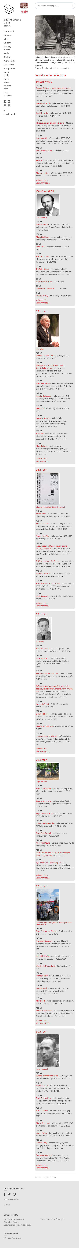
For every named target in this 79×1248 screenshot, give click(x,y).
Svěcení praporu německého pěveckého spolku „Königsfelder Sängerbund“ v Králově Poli (54, 689)
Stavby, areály (7, 48)
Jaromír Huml (42, 224)
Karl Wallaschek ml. (44, 150)
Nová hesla (6, 74)
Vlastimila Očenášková (45, 966)
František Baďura (43, 1098)
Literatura (9, 64)
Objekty (7, 42)
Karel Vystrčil (41, 138)
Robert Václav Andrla (45, 823)
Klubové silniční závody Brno (50, 123)
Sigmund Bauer (42, 714)
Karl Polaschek (42, 1110)
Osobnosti (9, 31)
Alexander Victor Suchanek (47, 673)
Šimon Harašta (42, 536)
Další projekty (8, 94)
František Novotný (24, 12)
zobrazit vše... (42, 180)
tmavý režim (13, 1199)
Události (8, 35)
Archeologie (9, 60)
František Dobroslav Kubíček (48, 583)
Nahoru (38, 1177)
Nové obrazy (7, 80)
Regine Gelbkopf (43, 103)
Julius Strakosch (43, 418)
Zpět (47, 1177)
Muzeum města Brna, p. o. (52, 1219)
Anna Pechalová (42, 523)
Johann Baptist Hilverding (47, 1075)
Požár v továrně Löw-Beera (47, 561)
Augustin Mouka (43, 843)
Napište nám (7, 87)
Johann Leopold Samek (45, 355)
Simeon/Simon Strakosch (46, 736)
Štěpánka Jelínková (44, 1155)
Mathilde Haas (42, 237)
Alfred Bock (41, 513)
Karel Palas (40, 246)
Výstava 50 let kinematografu (49, 862)
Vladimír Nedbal (43, 573)
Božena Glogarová (43, 801)
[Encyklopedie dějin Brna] (9, 105)
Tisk (54, 1177)
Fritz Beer (40, 433)
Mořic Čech (40, 1001)
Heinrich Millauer (43, 648)
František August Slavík (46, 931)
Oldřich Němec (42, 269)
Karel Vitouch (41, 988)
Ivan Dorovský (42, 296)
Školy (6, 53)
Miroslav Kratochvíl (44, 1010)
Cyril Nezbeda (42, 113)
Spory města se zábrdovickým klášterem (53, 88)
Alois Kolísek (41, 446)
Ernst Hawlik (41, 658)
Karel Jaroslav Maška (45, 788)
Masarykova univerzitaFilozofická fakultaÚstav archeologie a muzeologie (17, 1222)
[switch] (5, 1199)
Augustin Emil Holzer (45, 813)
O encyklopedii (9, 113)
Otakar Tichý (41, 1142)
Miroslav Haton (42, 173)
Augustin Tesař (42, 704)
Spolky (7, 57)
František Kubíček (43, 833)
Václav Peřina (41, 1133)
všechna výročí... (43, 183)
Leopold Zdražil (42, 956)
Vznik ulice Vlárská (44, 281)
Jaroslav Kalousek (43, 396)
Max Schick (40, 408)
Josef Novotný (42, 596)
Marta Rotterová (43, 1123)
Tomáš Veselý (42, 976)
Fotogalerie (9, 68)
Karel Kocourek (42, 256)
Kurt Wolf (40, 160)
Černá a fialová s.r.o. (13, 1238)
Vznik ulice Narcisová (45, 288)
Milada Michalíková (44, 726)
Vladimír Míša (42, 1085)
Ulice (6, 39)
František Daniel (43, 383)
